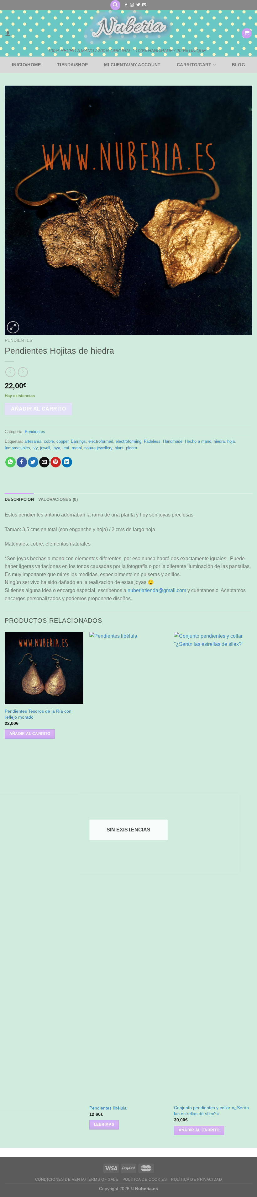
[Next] (252, 889)
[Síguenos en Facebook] (126, 5)
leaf (66, 448)
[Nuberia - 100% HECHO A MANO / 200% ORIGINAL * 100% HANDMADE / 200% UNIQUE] (127, 27)
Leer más (104, 1124)
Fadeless (152, 441)
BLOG (238, 64)
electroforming (128, 441)
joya (56, 448)
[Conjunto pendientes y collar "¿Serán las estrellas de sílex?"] (213, 866)
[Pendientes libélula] (128, 866)
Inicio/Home (26, 64)
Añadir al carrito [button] (29, 734)
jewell (45, 448)
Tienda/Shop (72, 64)
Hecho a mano (198, 441)
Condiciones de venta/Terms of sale (76, 1179)
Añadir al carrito (38, 408)
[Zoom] (13, 327)
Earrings (78, 441)
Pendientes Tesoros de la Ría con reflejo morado (38, 714)
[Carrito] (247, 33)
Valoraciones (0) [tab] (58, 499)
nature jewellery (98, 448)
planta (131, 448)
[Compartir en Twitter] (33, 462)
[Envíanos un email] (144, 5)
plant (119, 448)
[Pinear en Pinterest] (55, 462)
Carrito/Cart (194, 64)
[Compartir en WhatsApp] (10, 462)
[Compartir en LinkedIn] (67, 462)
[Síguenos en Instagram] (132, 5)
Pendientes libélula (108, 1107)
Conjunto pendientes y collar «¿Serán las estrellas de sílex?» (211, 1110)
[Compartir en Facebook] (22, 462)
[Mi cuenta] (8, 33)
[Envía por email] (44, 462)
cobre (49, 441)
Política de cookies (145, 1179)
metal (77, 448)
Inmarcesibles (17, 448)
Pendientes (18, 340)
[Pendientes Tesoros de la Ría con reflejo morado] (44, 668)
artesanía (32, 441)
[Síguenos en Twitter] (138, 5)
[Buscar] (115, 5)
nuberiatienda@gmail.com (157, 590)
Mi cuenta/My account (132, 64)
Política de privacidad (196, 1179)
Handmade (172, 441)
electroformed (100, 441)
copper (62, 441)
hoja (231, 441)
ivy (35, 448)
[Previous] (5, 889)
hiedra (219, 441)
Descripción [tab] (19, 499)
